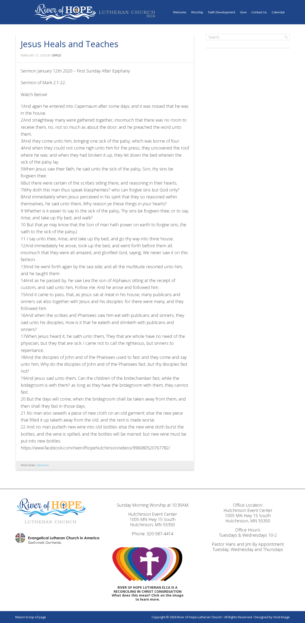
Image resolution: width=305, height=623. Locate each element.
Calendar (278, 12)
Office (56, 55)
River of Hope (94, 12)
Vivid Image (281, 617)
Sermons (43, 465)
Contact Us (259, 12)
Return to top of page (30, 617)
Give (243, 12)
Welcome (179, 12)
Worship (197, 12)
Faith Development (221, 12)
